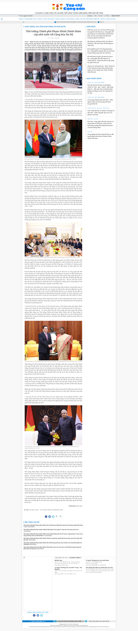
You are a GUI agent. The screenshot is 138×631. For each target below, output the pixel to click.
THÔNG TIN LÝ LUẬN (110, 19)
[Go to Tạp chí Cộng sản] (69, 7)
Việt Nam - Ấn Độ (34, 510)
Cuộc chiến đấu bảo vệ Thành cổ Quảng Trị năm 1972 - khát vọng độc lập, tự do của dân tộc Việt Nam (100, 112)
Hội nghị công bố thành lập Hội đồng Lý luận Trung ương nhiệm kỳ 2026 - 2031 (66, 22)
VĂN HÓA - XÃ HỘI (42, 19)
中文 (95, 16)
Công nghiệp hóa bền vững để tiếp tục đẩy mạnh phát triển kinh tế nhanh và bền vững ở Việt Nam (100, 136)
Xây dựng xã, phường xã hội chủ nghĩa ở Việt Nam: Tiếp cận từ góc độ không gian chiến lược (100, 43)
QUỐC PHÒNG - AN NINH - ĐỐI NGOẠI (56, 19)
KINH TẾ (35, 19)
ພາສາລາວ (89, 16)
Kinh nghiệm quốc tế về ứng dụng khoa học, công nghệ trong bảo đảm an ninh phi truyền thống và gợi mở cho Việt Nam (101, 51)
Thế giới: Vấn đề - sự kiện (72, 19)
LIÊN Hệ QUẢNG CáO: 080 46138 (99, 621)
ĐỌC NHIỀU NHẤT (94, 78)
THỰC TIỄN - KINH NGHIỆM (86, 19)
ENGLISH (100, 16)
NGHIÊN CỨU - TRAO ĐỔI (99, 19)
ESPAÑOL (107, 16)
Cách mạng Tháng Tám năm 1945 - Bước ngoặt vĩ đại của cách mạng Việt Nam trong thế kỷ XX (100, 102)
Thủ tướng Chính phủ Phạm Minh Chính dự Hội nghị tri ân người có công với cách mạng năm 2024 (51, 529)
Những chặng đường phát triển (37, 612)
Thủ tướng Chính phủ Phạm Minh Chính (51, 510)
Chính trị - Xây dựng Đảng (26, 19)
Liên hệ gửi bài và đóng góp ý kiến (69, 621)
